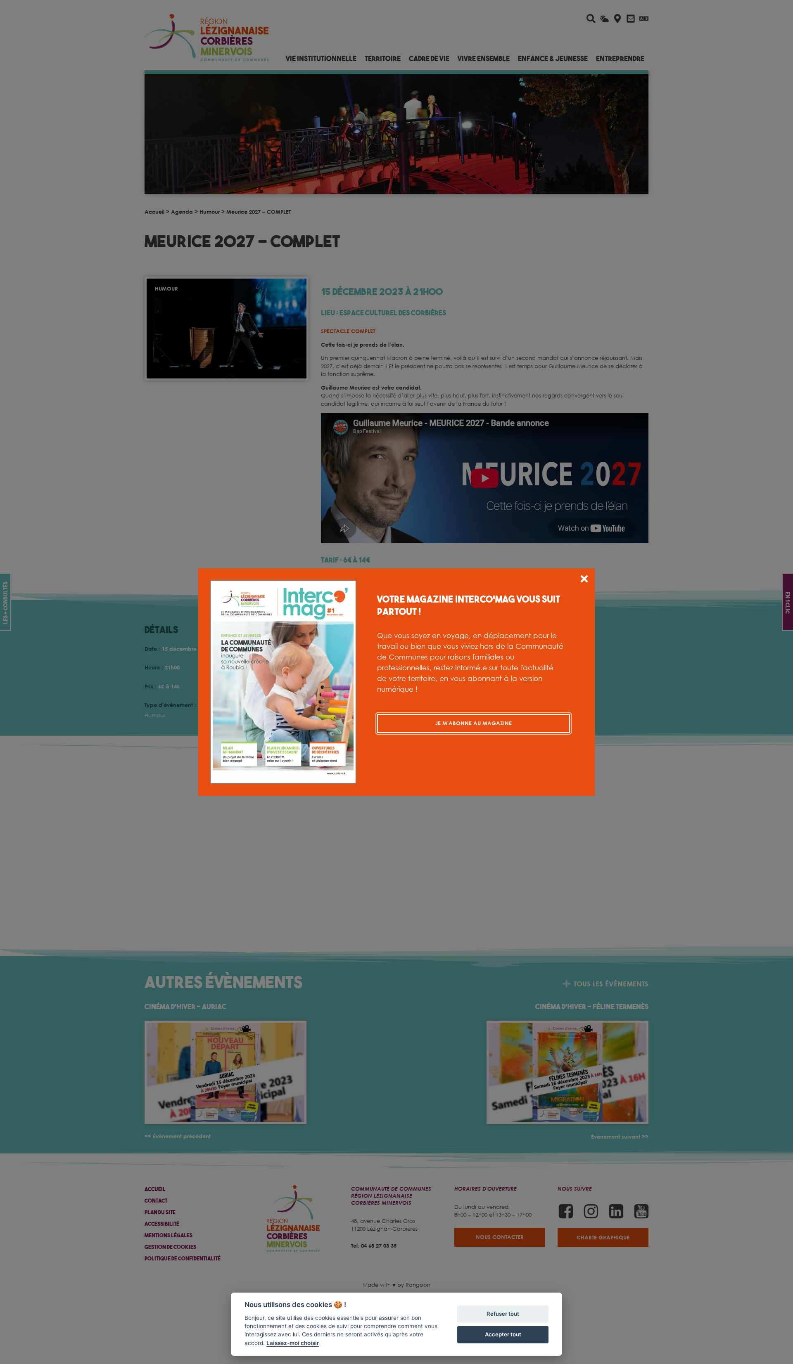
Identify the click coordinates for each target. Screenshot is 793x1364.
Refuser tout (503, 1313)
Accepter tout (503, 1334)
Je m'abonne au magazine (473, 723)
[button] (584, 580)
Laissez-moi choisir (292, 1343)
